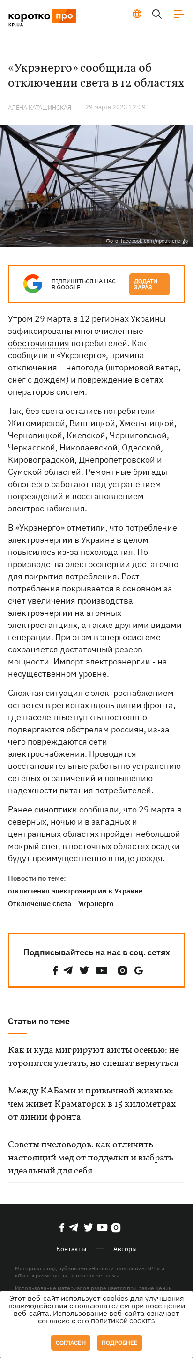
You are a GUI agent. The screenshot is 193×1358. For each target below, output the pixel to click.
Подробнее (120, 1343)
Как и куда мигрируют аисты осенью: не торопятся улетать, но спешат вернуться (93, 1057)
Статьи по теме (39, 1021)
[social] (55, 970)
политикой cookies (123, 1321)
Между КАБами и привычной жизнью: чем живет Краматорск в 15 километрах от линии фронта (92, 1104)
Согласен (71, 1343)
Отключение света (39, 903)
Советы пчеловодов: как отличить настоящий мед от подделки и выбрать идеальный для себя (90, 1158)
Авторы (125, 1249)
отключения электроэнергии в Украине (75, 890)
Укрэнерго (81, 355)
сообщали (99, 809)
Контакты (71, 1249)
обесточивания (38, 343)
